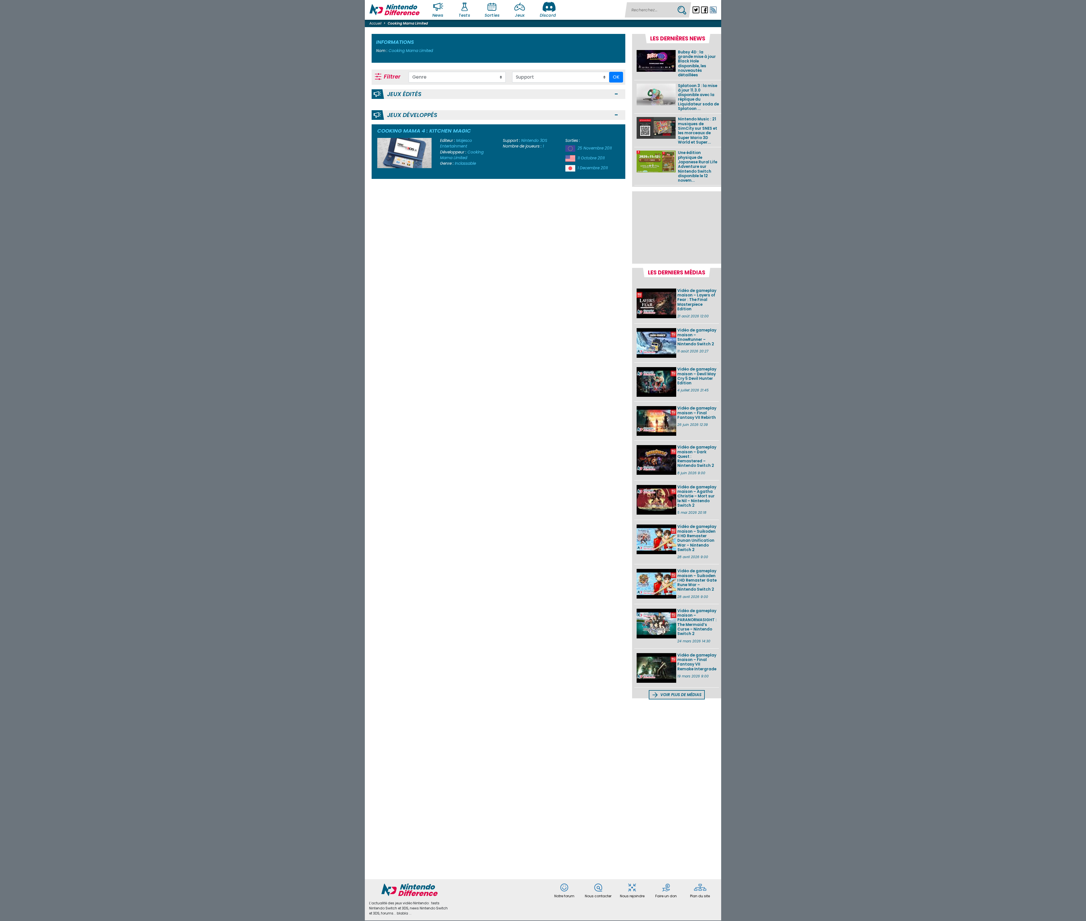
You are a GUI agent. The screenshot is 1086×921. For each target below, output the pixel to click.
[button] (616, 94)
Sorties (492, 15)
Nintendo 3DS (534, 140)
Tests (464, 15)
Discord (547, 15)
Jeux (519, 15)
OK (616, 77)
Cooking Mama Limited (462, 155)
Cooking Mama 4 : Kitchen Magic (424, 130)
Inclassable (465, 163)
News (438, 15)
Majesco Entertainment (456, 143)
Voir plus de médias (680, 694)
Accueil (375, 23)
